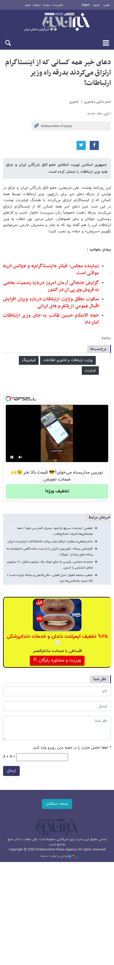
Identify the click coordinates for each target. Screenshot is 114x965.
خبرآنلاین (57, 22)
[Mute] (20, 457)
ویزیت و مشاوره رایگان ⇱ (57, 660)
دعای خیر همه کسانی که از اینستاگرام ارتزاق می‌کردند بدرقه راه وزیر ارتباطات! (58, 72)
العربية (96, 5)
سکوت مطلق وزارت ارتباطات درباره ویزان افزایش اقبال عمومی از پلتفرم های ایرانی (51, 302)
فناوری (73, 102)
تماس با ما (58, 5)
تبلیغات (36, 5)
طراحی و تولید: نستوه (54, 856)
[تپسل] (8, 399)
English (85, 5)
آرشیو (27, 5)
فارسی (106, 5)
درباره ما (46, 5)
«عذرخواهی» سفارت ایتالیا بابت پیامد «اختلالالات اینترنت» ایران (50, 541)
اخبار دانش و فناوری (97, 102)
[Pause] (12, 457)
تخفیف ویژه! (57, 491)
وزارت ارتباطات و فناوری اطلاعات (68, 360)
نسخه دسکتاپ (57, 804)
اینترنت (90, 371)
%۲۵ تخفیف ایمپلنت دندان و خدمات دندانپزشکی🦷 (57, 640)
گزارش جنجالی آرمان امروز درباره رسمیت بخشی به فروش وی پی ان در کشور (51, 286)
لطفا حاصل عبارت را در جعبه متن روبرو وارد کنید (72, 748)
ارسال (11, 771)
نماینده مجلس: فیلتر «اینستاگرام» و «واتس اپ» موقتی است (51, 269)
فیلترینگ (29, 360)
